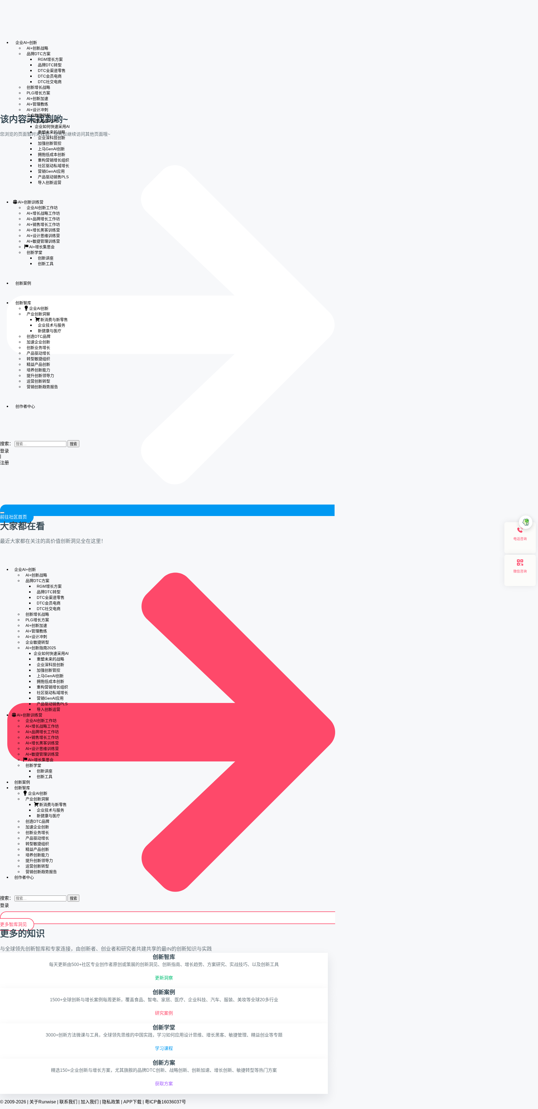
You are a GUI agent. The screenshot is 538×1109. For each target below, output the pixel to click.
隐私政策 (111, 1101)
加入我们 (90, 1101)
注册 (5, 462)
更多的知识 (22, 934)
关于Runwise (42, 1101)
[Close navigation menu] (1, 559)
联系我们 (68, 1101)
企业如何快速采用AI (52, 126)
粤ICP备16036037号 (165, 1101)
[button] (1, 432)
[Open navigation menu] (2, 513)
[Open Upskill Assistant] (525, 522)
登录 (4, 451)
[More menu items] (1, 422)
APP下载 (132, 1101)
